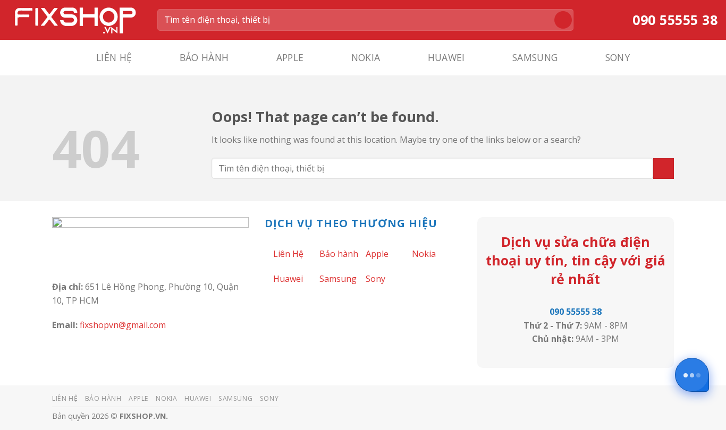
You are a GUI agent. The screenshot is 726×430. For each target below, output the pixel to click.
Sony (617, 57)
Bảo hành (204, 57)
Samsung (535, 57)
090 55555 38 (576, 311)
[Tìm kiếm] (563, 20)
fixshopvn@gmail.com (123, 325)
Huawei (446, 57)
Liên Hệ (114, 57)
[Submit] (663, 168)
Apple (290, 57)
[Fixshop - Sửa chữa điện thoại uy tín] (75, 19)
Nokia (366, 57)
